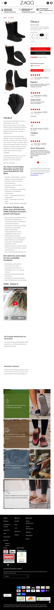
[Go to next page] (46, 162)
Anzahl (32, 41)
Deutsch (7, 595)
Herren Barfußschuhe (29, 527)
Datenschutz (7, 536)
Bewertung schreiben (37, 70)
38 (37, 34)
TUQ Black (11, 17)
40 (46, 34)
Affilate (17, 535)
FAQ (16, 524)
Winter (28, 539)
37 (32, 34)
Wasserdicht (29, 535)
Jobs (16, 528)
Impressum (6, 530)
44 (46, 38)
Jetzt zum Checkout (40, 53)
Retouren (6, 540)
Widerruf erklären (7, 544)
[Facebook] (49, 602)
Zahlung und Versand (7, 525)
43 (41, 38)
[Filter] (45, 70)
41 (32, 38)
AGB (5, 533)
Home (5, 17)
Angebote (28, 532)
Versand (45, 28)
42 (37, 38)
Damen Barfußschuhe (29, 522)
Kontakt (17, 521)
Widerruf (6, 521)
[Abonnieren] (27, 576)
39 (41, 34)
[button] (5, 3)
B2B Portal (17, 531)
